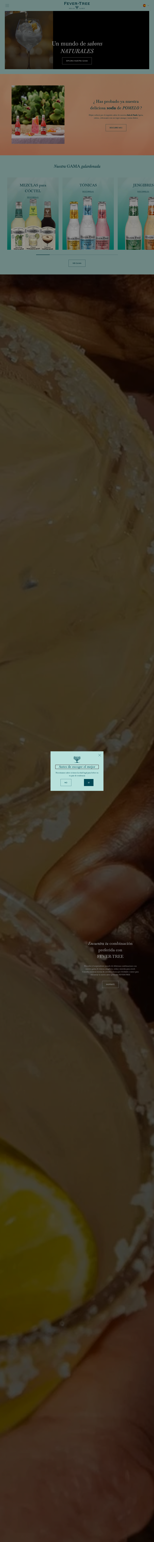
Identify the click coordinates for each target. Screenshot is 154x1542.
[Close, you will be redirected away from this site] (100, 755)
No (65, 782)
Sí (89, 782)
